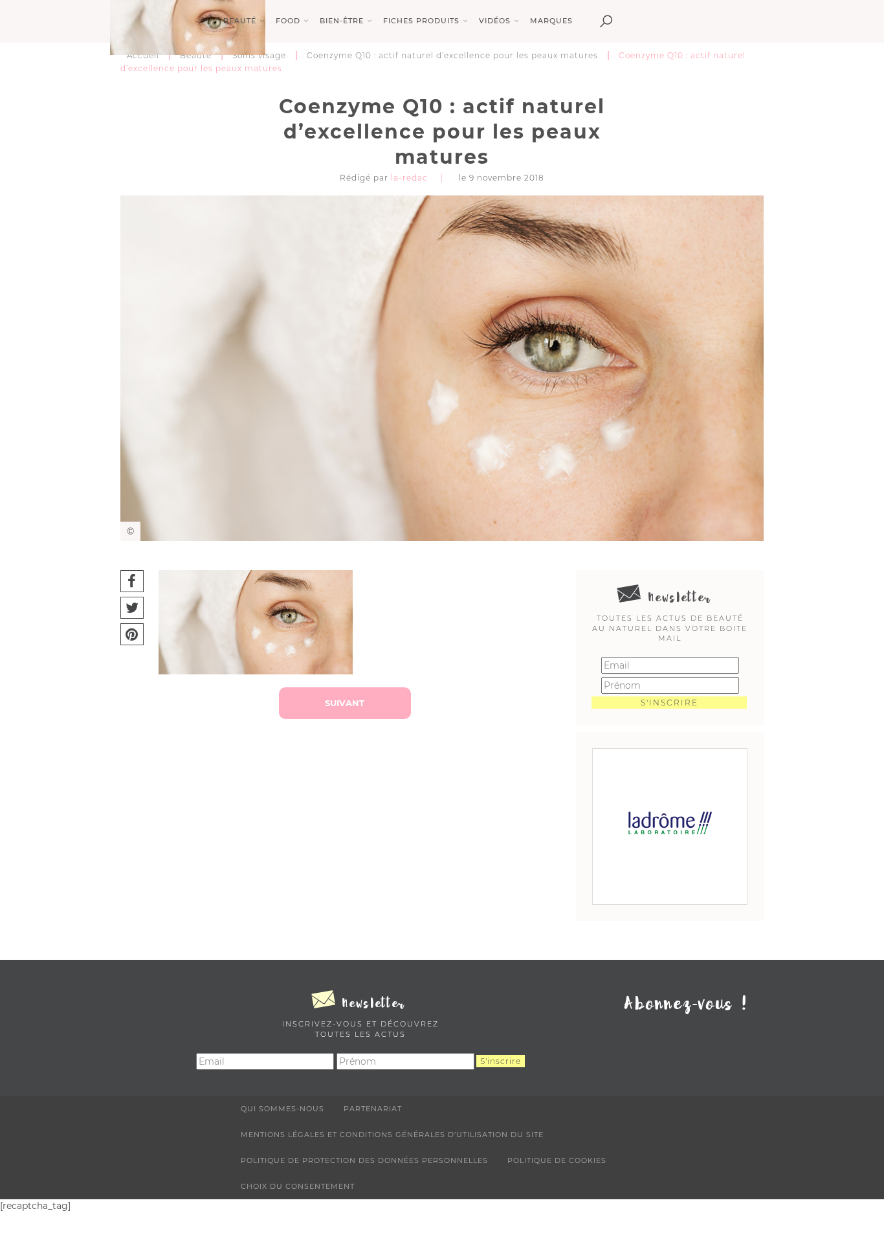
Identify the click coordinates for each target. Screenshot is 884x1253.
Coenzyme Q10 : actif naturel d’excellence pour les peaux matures (452, 55)
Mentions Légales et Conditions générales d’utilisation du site (392, 1134)
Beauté (196, 55)
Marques (551, 20)
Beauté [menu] (239, 20)
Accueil (143, 55)
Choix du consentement (298, 1186)
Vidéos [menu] (495, 20)
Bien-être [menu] (342, 20)
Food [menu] (288, 20)
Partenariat (373, 1108)
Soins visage (259, 55)
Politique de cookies (556, 1160)
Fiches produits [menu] (421, 20)
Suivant (344, 703)
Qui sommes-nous (282, 1108)
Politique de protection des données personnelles (364, 1160)
